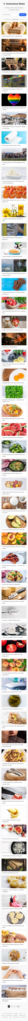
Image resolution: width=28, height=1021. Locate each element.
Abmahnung (5, 1017)
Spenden (15, 1015)
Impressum (23, 1017)
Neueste (21, 19)
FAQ (10, 1017)
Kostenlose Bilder (15, 3)
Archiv (20, 1013)
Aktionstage (9, 1015)
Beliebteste (15, 19)
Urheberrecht (22, 1015)
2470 (18, 1006)
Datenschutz (16, 1017)
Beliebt (16, 1013)
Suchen (23, 14)
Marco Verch (10, 1013)
